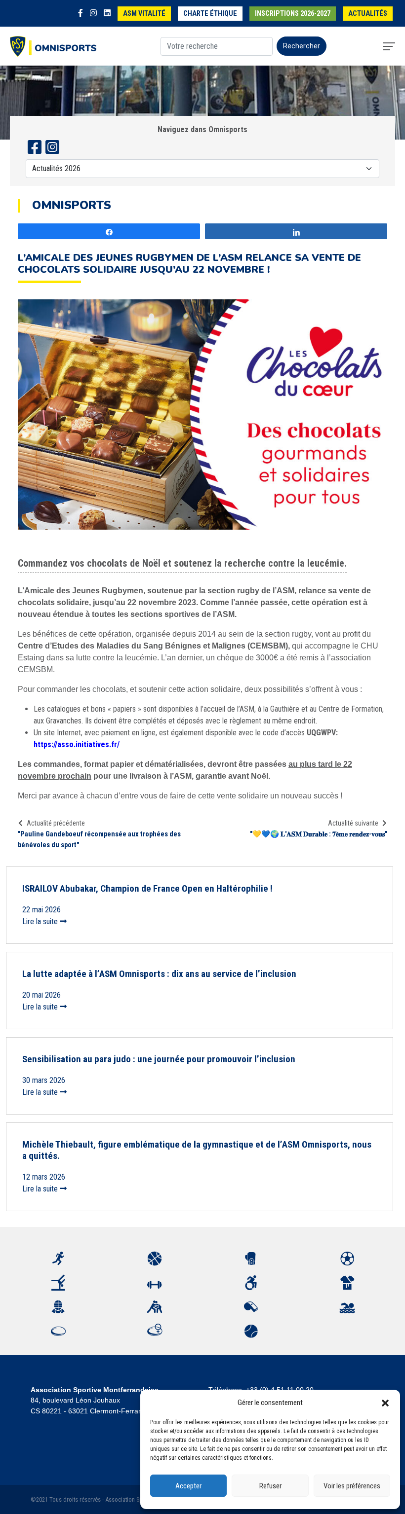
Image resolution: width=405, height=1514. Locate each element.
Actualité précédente (56, 823)
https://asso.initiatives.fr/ (77, 744)
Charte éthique (210, 13)
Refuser (270, 1485)
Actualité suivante (353, 823)
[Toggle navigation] (389, 46)
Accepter (188, 1485)
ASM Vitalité (144, 13)
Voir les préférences (352, 1485)
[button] (385, 1402)
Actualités (367, 13)
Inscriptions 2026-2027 (292, 13)
